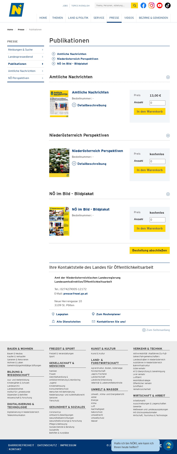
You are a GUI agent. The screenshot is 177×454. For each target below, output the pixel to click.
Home (43, 17)
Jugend (52, 382)
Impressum (68, 445)
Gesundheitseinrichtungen (61, 418)
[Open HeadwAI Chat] (168, 445)
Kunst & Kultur (98, 353)
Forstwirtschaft (98, 371)
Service (99, 17)
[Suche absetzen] (134, 5)
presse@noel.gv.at (75, 293)
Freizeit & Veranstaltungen (61, 353)
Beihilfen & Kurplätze (59, 432)
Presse (114, 17)
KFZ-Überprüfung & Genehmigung (149, 371)
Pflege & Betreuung (58, 424)
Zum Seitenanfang (158, 330)
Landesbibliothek (15, 389)
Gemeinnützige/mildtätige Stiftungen (24, 365)
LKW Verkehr (139, 374)
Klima (93, 403)
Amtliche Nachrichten (21, 71)
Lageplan (62, 314)
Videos (129, 17)
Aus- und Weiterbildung (18, 380)
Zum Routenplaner (108, 314)
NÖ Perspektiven (18, 78)
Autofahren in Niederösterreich (147, 362)
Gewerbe (137, 406)
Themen (57, 17)
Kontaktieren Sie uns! (111, 321)
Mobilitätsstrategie (141, 380)
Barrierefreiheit (21, 445)
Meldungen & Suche (20, 49)
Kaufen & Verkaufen (16, 356)
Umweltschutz (97, 418)
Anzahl (138, 102)
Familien (53, 371)
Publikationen (17, 63)
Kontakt (15, 449)
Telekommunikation (16, 415)
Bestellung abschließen (149, 250)
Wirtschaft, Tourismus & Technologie (150, 415)
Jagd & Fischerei (99, 374)
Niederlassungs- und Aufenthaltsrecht (67, 394)
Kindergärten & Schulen (18, 382)
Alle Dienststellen (69, 321)
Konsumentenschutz (58, 389)
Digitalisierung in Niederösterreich (23, 412)
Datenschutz (47, 445)
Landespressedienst (20, 56)
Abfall (93, 397)
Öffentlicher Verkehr (142, 383)
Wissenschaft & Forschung (19, 397)
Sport (51, 356)
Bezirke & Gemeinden (153, 17)
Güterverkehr (139, 368)
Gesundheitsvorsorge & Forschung (65, 421)
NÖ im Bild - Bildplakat (72, 63)
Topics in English (80, 5)
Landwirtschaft (98, 377)
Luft (93, 406)
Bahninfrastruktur (141, 365)
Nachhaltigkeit (97, 409)
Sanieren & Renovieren (17, 359)
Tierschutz (54, 400)
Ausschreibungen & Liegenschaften (149, 403)
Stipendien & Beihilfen (17, 394)
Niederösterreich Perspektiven (77, 58)
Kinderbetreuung (57, 386)
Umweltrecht (97, 415)
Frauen (52, 374)
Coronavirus (55, 412)
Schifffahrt (138, 386)
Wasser (94, 421)
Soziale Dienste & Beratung (61, 427)
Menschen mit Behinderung (62, 391)
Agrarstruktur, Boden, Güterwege (106, 368)
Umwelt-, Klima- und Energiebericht (107, 394)
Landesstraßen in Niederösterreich (149, 359)
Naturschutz (97, 412)
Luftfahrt (137, 377)
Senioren (53, 397)
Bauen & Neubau (15, 353)
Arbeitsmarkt (139, 400)
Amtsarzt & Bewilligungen (61, 415)
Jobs (65, 5)
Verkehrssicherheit (142, 389)
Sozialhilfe (54, 430)
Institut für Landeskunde (18, 391)
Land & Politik (78, 17)
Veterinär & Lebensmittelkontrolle (106, 382)
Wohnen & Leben (15, 362)
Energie (94, 400)
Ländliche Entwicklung (101, 380)
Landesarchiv (13, 386)
